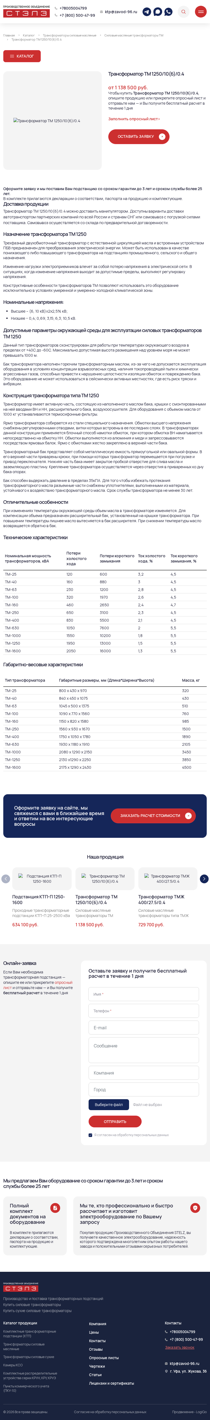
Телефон (103, 1010)
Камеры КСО (13, 1365)
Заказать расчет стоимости (150, 815)
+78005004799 (73, 8)
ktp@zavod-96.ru (121, 11)
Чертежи (97, 1366)
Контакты (97, 1340)
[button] (204, 879)
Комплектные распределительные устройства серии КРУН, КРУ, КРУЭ (30, 1375)
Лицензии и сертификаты (111, 1383)
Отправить (115, 1121)
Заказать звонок (179, 1347)
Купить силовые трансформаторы (32, 1304)
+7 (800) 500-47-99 (77, 15)
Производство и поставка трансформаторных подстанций (53, 1298)
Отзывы (96, 1349)
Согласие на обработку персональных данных (110, 1412)
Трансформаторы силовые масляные (24, 1346)
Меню (201, 12)
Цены (94, 1332)
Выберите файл (109, 1104)
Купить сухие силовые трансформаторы (37, 1310)
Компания (97, 1323)
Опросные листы (104, 1357)
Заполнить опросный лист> (134, 118)
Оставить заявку (136, 136)
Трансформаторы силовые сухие (28, 1357)
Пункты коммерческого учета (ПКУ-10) (26, 1388)
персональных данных (151, 1135)
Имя (99, 994)
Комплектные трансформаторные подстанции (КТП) (29, 1333)
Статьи (95, 1374)
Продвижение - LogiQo (189, 1412)
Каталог (25, 56)
